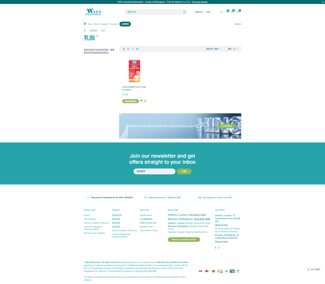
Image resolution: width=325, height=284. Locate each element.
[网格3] (133, 49)
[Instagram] (219, 248)
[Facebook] (215, 248)
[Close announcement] (323, 2)
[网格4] (137, 49)
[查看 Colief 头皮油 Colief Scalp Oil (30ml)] (134, 71)
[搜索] (184, 12)
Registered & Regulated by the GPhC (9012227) (112, 197)
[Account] (221, 12)
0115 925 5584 (202, 219)
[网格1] (124, 49)
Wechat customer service (184, 239)
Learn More (226, 126)
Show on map (221, 225)
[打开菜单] (85, 24)
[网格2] (128, 49)
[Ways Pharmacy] (93, 12)
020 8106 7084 (197, 214)
